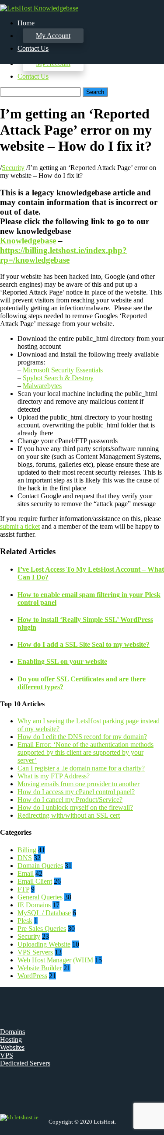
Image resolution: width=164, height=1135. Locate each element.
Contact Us (33, 76)
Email (25, 873)
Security (13, 167)
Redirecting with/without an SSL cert (68, 815)
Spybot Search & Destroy (58, 378)
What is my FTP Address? (53, 776)
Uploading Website (43, 944)
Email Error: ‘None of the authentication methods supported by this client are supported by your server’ (85, 752)
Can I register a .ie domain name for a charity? (81, 768)
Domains (12, 1031)
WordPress (32, 975)
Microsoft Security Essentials (63, 370)
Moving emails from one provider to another (78, 784)
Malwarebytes (42, 385)
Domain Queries (40, 865)
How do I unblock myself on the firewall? (75, 807)
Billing (26, 850)
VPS (6, 1055)
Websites (12, 1047)
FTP (23, 889)
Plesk (24, 920)
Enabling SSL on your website (62, 661)
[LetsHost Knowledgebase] (39, 8)
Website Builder (39, 968)
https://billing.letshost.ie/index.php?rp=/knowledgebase (63, 255)
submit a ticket (20, 526)
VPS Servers (35, 952)
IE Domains (34, 905)
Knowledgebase (28, 240)
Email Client (34, 881)
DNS (24, 857)
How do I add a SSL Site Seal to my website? (83, 644)
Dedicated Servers (25, 1063)
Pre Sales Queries (41, 928)
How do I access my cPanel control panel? (76, 791)
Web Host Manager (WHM (55, 960)
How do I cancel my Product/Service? (69, 799)
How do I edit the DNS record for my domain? (82, 736)
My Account (53, 35)
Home (26, 23)
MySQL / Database (44, 912)
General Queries (40, 897)
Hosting (11, 1039)
